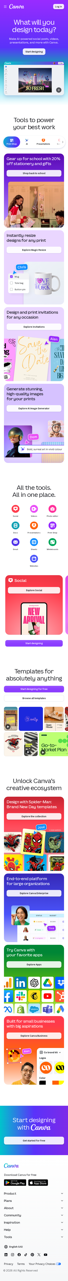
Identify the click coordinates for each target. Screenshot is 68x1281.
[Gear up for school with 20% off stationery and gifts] (34, 191)
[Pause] (34, 78)
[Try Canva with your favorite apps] (34, 979)
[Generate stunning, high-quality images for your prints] (34, 423)
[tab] (11, 142)
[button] (34, 605)
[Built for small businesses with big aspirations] (34, 1050)
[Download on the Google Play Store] (15, 1185)
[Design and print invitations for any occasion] (34, 344)
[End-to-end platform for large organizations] (34, 908)
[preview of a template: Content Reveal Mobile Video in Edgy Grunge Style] (10, 719)
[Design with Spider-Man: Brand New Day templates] (34, 834)
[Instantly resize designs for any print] (34, 267)
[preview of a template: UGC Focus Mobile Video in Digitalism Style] (31, 744)
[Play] (8, 726)
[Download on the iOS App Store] (38, 1185)
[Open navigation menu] (5, 6)
